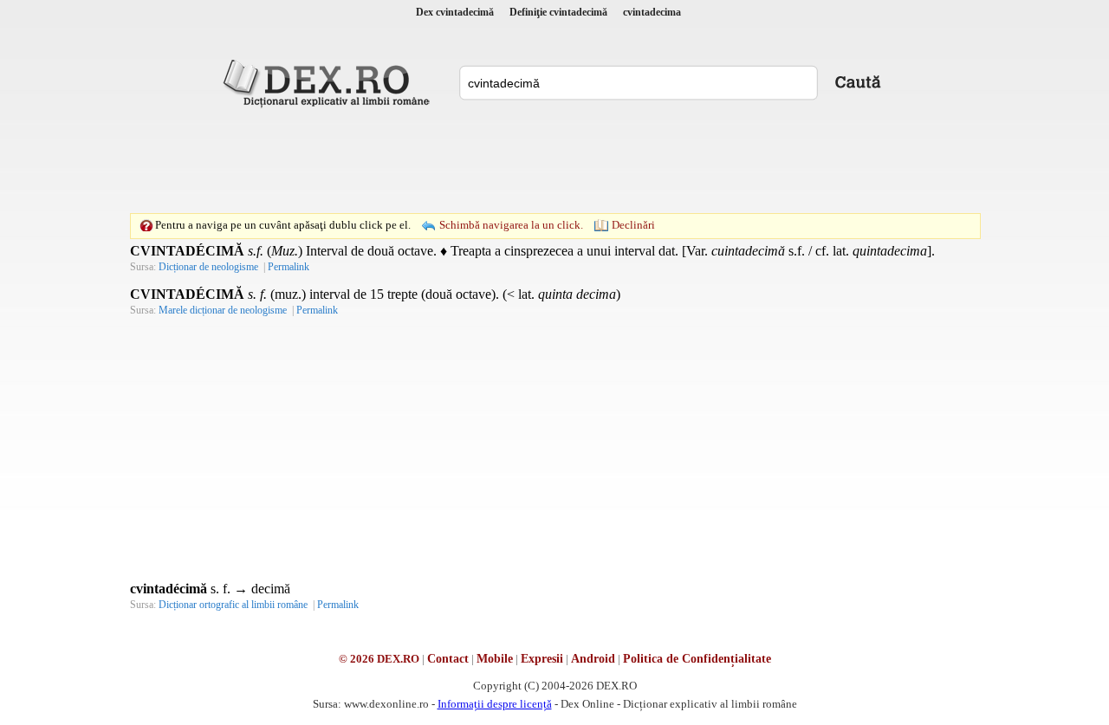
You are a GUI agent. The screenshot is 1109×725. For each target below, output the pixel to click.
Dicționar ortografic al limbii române (233, 605)
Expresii (542, 658)
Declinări (633, 224)
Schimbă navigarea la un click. (511, 224)
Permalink (288, 267)
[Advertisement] (554, 160)
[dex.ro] (329, 82)
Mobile (495, 658)
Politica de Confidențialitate (697, 658)
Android (593, 658)
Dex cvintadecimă (455, 12)
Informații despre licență (495, 703)
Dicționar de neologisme (208, 267)
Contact (448, 658)
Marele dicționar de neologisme (223, 310)
